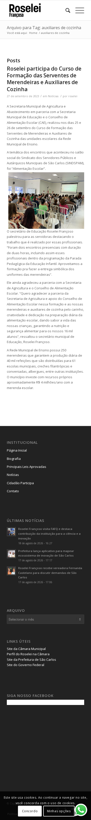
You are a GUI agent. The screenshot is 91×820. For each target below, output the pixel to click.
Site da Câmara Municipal (26, 648)
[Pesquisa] (65, 10)
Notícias (53, 96)
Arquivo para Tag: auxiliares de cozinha (44, 27)
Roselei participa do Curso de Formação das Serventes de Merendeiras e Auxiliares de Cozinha (44, 79)
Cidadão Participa (20, 483)
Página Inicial (17, 450)
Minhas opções (59, 811)
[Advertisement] (45, 744)
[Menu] (77, 10)
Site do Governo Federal (25, 665)
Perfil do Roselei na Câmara (28, 654)
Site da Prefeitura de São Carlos (31, 659)
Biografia (14, 458)
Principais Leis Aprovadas (26, 466)
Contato (13, 491)
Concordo (30, 811)
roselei (72, 96)
